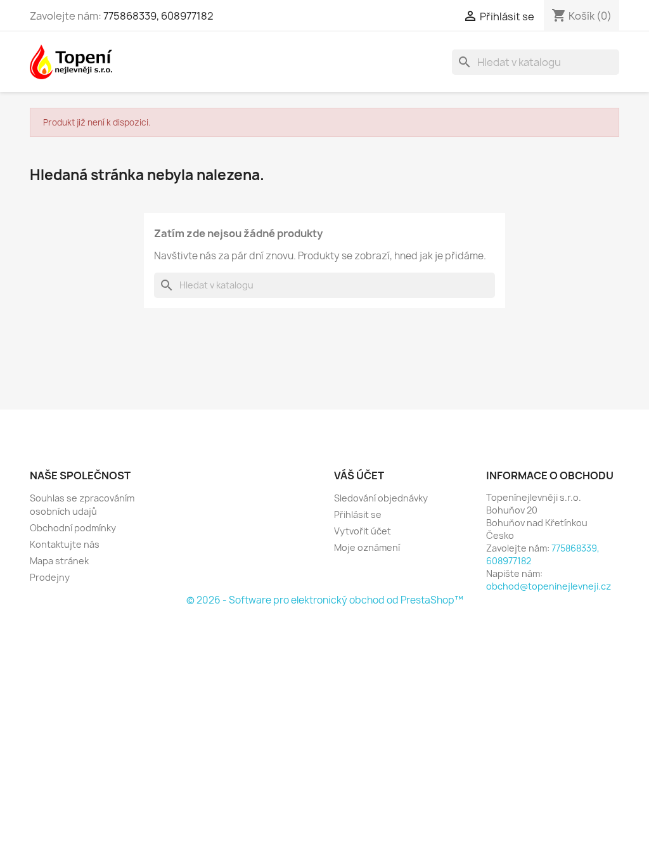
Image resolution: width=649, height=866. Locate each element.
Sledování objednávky (381, 498)
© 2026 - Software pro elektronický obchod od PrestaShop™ (324, 600)
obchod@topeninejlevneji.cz (548, 586)
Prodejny (50, 577)
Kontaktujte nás (65, 544)
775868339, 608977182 (158, 16)
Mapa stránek (59, 561)
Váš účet (359, 475)
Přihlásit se (358, 514)
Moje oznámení (367, 547)
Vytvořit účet (362, 531)
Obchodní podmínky (73, 528)
